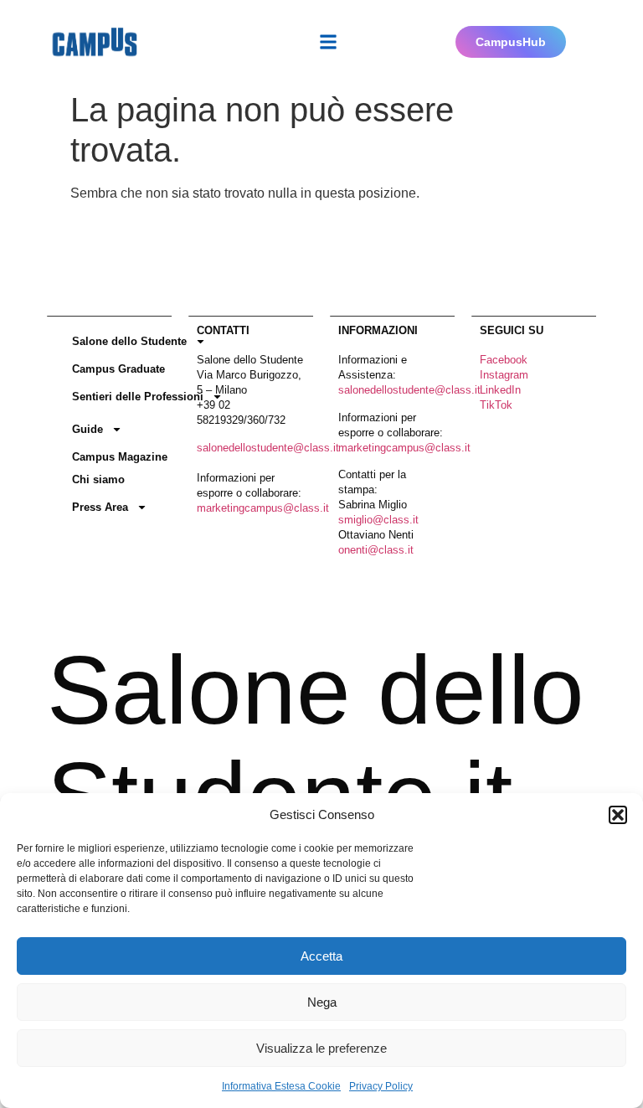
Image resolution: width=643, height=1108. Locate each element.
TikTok (496, 405)
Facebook (503, 359)
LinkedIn (500, 390)
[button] (618, 815)
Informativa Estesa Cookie (281, 1086)
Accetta (321, 956)
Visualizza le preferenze (321, 1048)
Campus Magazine (119, 457)
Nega (322, 1002)
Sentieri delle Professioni (137, 396)
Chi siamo (98, 479)
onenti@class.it (376, 550)
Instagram (504, 374)
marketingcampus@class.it (263, 508)
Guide (87, 429)
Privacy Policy (381, 1086)
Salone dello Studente (129, 341)
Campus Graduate (118, 369)
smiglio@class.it (378, 519)
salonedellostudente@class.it (268, 447)
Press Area (100, 507)
